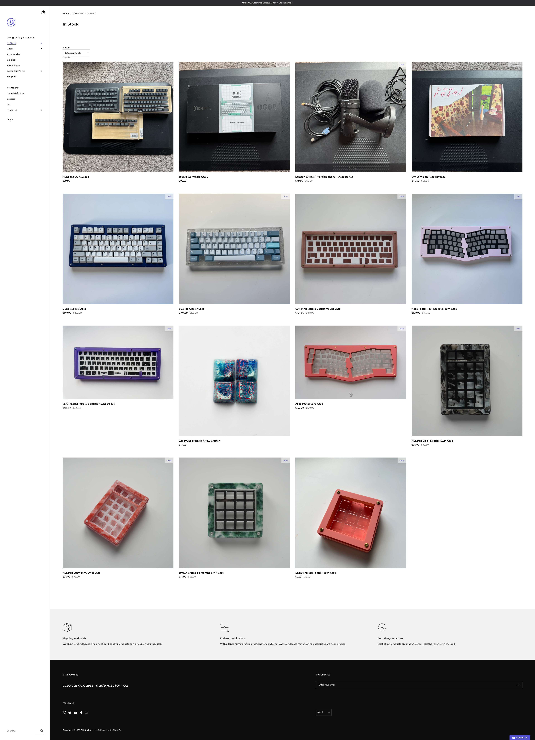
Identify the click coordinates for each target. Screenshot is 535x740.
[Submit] (41, 730)
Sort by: (66, 47)
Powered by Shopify (110, 730)
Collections (78, 13)
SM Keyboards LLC (90, 730)
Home (66, 13)
